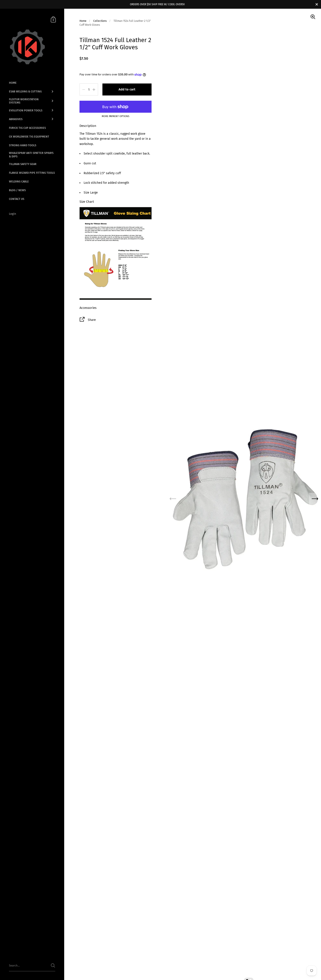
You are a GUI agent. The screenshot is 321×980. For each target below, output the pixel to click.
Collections (100, 20)
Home (82, 20)
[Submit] (53, 965)
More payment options (115, 116)
